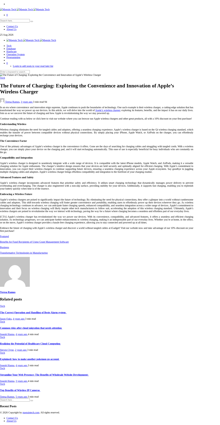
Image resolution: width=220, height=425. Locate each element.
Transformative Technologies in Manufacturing (24, 252)
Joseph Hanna (7, 334)
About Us (11, 29)
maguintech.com (31, 412)
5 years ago (22, 396)
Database (11, 48)
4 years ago (19, 318)
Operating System (15, 54)
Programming (13, 57)
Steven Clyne (7, 350)
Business (4, 247)
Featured (4, 236)
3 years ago (27, 101)
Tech (8, 45)
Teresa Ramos (12, 101)
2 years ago (21, 350)
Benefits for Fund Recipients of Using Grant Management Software (34, 241)
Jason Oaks (6, 318)
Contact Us (12, 26)
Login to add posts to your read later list (33, 66)
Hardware (11, 51)
